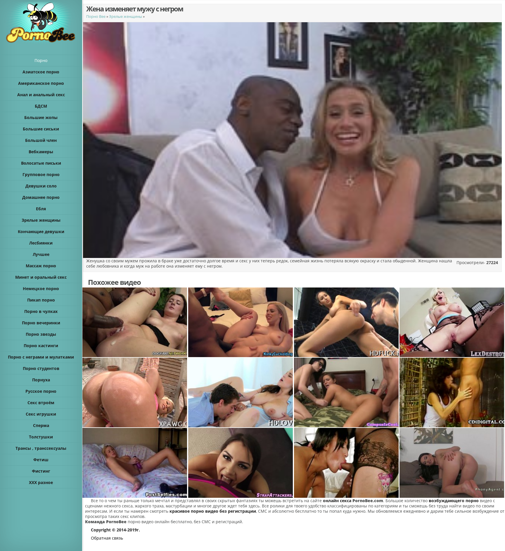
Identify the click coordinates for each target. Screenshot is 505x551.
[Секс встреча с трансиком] (346, 463)
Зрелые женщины (125, 16)
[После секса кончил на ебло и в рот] (241, 322)
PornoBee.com (367, 500)
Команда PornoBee (106, 521)
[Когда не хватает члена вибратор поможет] (135, 463)
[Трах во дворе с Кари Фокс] (452, 392)
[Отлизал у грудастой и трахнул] (241, 392)
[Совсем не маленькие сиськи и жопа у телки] (135, 392)
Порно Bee (96, 16)
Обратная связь (107, 538)
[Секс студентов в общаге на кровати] (346, 392)
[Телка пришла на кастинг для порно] (452, 463)
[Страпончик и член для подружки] (241, 463)
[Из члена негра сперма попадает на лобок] (135, 322)
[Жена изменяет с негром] (452, 322)
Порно (40, 60)
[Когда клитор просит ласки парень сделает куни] (346, 322)
